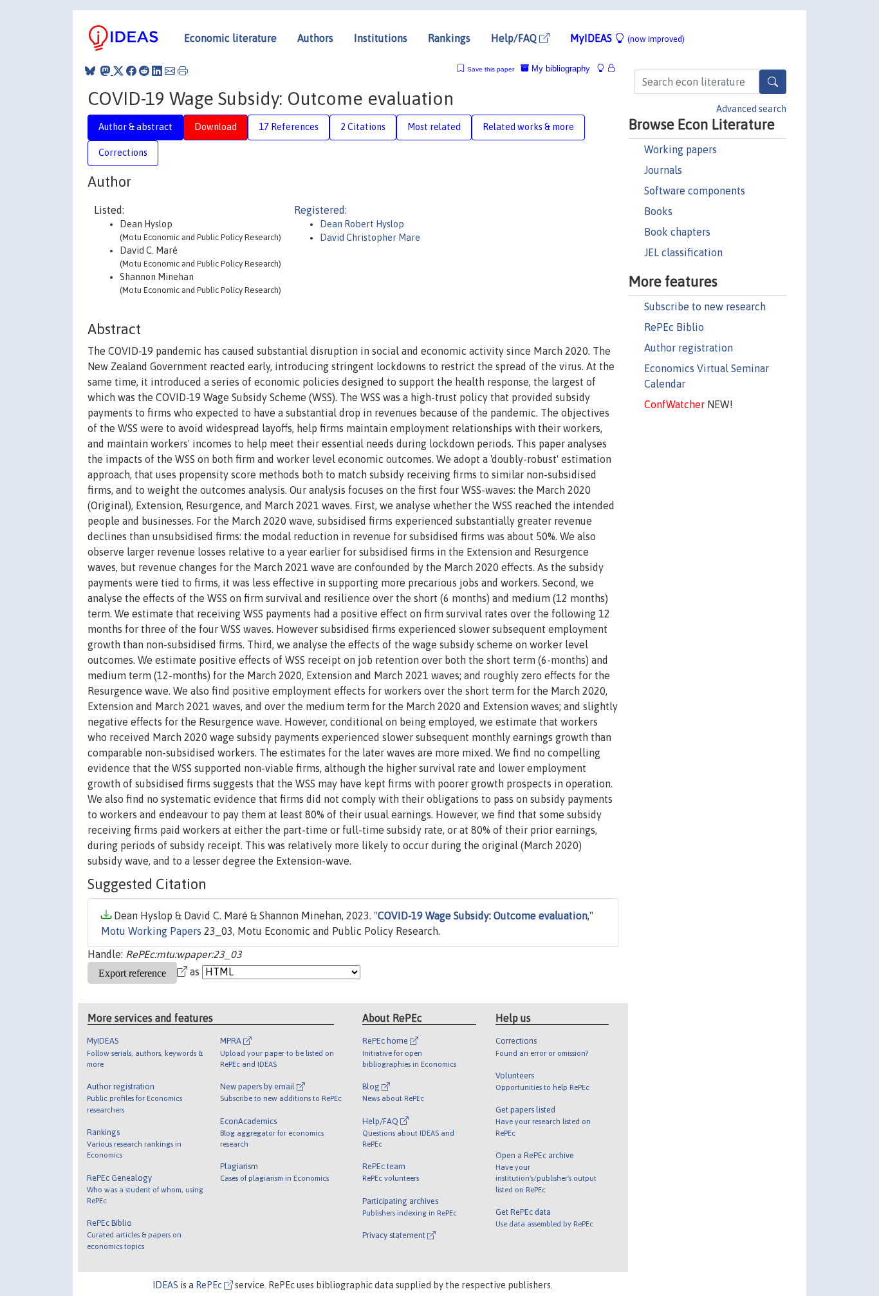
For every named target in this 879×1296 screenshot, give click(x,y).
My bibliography (559, 68)
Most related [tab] (434, 127)
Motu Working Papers (151, 931)
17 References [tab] (289, 127)
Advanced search (751, 109)
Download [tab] (215, 127)
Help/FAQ (515, 38)
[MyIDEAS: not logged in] (604, 68)
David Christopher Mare (370, 237)
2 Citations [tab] (362, 127)
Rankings (449, 38)
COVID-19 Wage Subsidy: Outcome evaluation (483, 915)
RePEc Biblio (674, 327)
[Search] (772, 82)
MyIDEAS (627, 38)
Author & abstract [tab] (135, 127)
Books (658, 211)
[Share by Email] (170, 71)
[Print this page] (183, 71)
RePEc (210, 1285)
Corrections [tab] (122, 152)
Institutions (380, 38)
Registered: (320, 210)
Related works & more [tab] (528, 127)
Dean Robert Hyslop (362, 224)
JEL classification (683, 252)
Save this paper (490, 69)
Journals (663, 170)
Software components (694, 190)
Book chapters (677, 232)
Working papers (680, 149)
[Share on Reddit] (144, 71)
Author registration (688, 347)
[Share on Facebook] (131, 71)
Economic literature (230, 38)
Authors (315, 38)
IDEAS (165, 1285)
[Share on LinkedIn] (157, 71)
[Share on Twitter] (118, 71)
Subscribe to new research (705, 306)
